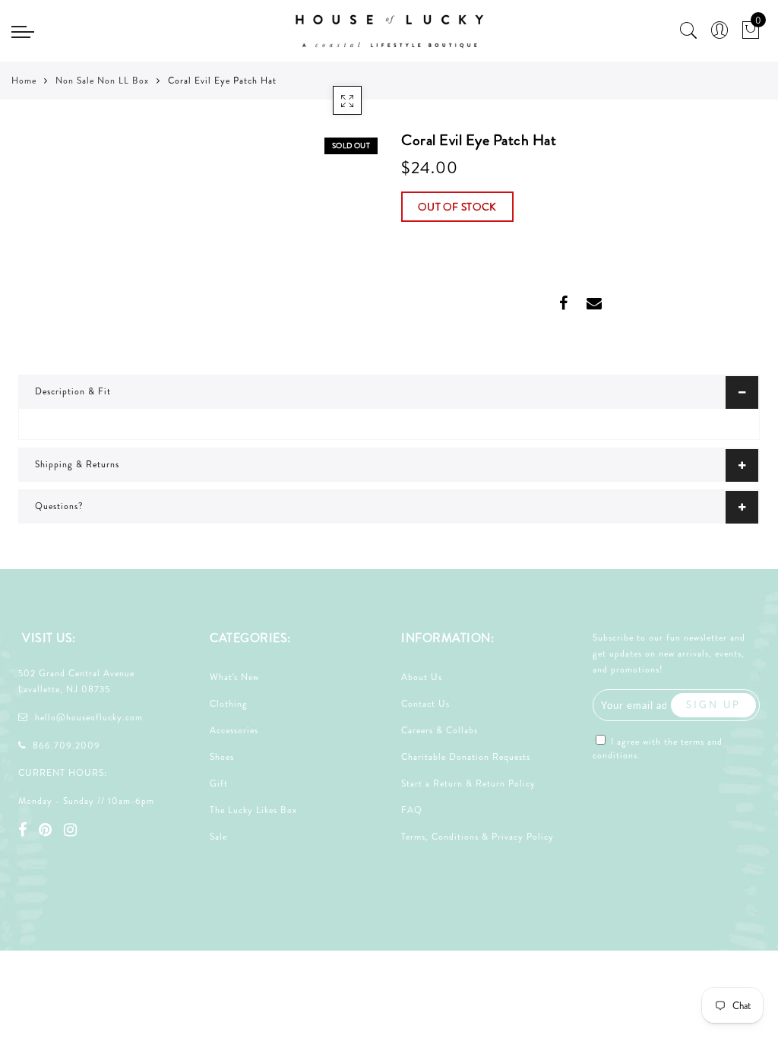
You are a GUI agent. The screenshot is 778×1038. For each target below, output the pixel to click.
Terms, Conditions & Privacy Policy (477, 836)
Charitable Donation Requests (465, 757)
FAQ (411, 810)
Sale (218, 836)
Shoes (222, 757)
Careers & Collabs (439, 730)
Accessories (234, 730)
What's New (234, 677)
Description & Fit (73, 391)
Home (23, 80)
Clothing (229, 703)
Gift (219, 783)
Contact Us (425, 703)
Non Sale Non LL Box (102, 80)
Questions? (59, 506)
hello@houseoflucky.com (89, 717)
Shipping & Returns (77, 464)
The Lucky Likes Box (253, 810)
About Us (421, 677)
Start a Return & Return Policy (468, 783)
